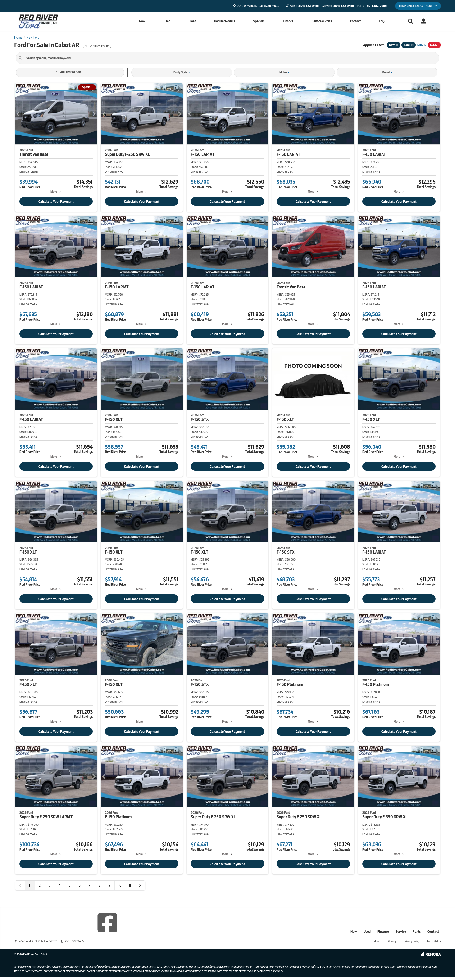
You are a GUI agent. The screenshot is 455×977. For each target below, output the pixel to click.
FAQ (382, 21)
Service (401, 931)
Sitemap (391, 941)
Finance (288, 21)
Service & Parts (322, 21)
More (53, 191)
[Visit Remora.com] (431, 955)
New (142, 21)
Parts (417, 931)
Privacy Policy (411, 941)
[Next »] (140, 885)
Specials (258, 21)
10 (119, 885)
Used (167, 21)
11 (130, 885)
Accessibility (434, 941)
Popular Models (224, 21)
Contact (355, 21)
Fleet (192, 21)
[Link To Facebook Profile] (107, 922)
